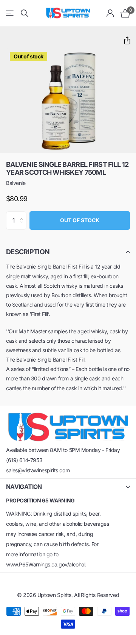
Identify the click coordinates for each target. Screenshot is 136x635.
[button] (124, 40)
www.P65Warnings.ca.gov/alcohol (45, 564)
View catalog (10, 13)
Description (27, 252)
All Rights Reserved (96, 595)
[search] (24, 13)
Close (68, 487)
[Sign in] (110, 13)
